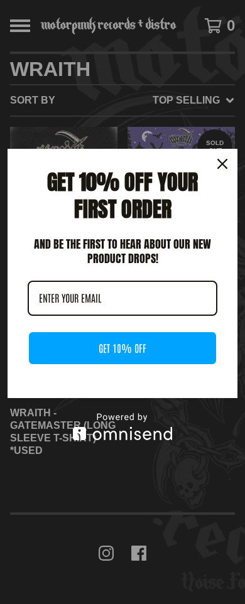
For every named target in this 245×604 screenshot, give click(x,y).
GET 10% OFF (122, 348)
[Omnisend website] (122, 426)
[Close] (222, 164)
